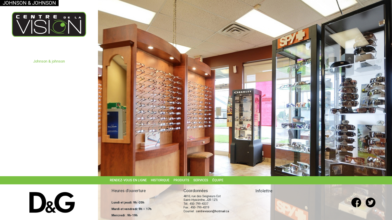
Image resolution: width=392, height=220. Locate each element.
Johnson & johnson (49, 61)
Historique (160, 180)
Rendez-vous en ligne (128, 180)
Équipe (217, 180)
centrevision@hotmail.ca (212, 211)
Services (200, 180)
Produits (181, 180)
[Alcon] (52, 202)
